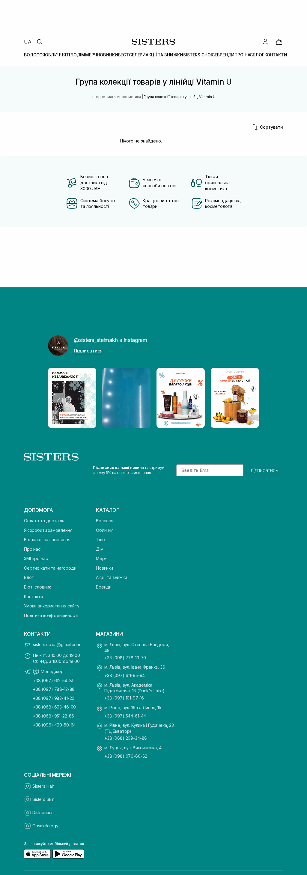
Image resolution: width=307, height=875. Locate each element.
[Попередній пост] (58, 398)
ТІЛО (71, 54)
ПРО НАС (243, 54)
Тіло (100, 539)
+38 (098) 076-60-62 (125, 756)
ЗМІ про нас (36, 558)
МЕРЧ (91, 54)
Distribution (43, 812)
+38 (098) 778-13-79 (125, 657)
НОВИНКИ (107, 54)
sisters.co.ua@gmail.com (56, 644)
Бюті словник (37, 586)
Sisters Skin (43, 799)
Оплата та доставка (44, 520)
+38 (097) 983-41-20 (53, 698)
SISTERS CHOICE (200, 54)
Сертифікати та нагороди (50, 568)
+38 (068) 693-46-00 (54, 706)
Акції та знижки (111, 577)
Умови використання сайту (51, 605)
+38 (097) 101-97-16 (124, 697)
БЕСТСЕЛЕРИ (132, 54)
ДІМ (81, 54)
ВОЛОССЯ (34, 54)
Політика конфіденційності (51, 615)
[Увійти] (265, 42)
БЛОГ (258, 54)
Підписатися (88, 351)
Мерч (101, 558)
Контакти (33, 596)
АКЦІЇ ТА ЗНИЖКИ (164, 54)
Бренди (104, 586)
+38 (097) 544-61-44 (125, 715)
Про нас (32, 549)
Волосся (104, 520)
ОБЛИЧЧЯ (55, 54)
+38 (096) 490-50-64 (54, 724)
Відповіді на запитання (47, 539)
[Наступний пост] (249, 398)
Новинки (104, 568)
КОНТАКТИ (275, 54)
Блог (28, 577)
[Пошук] (39, 42)
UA (27, 42)
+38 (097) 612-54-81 (53, 680)
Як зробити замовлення (48, 530)
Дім (99, 549)
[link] (279, 42)
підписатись (264, 470)
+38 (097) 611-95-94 (124, 675)
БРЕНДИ (225, 54)
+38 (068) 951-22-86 (53, 715)
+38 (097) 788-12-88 (54, 689)
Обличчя (105, 530)
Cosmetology (45, 825)
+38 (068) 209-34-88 (125, 738)
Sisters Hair (43, 786)
